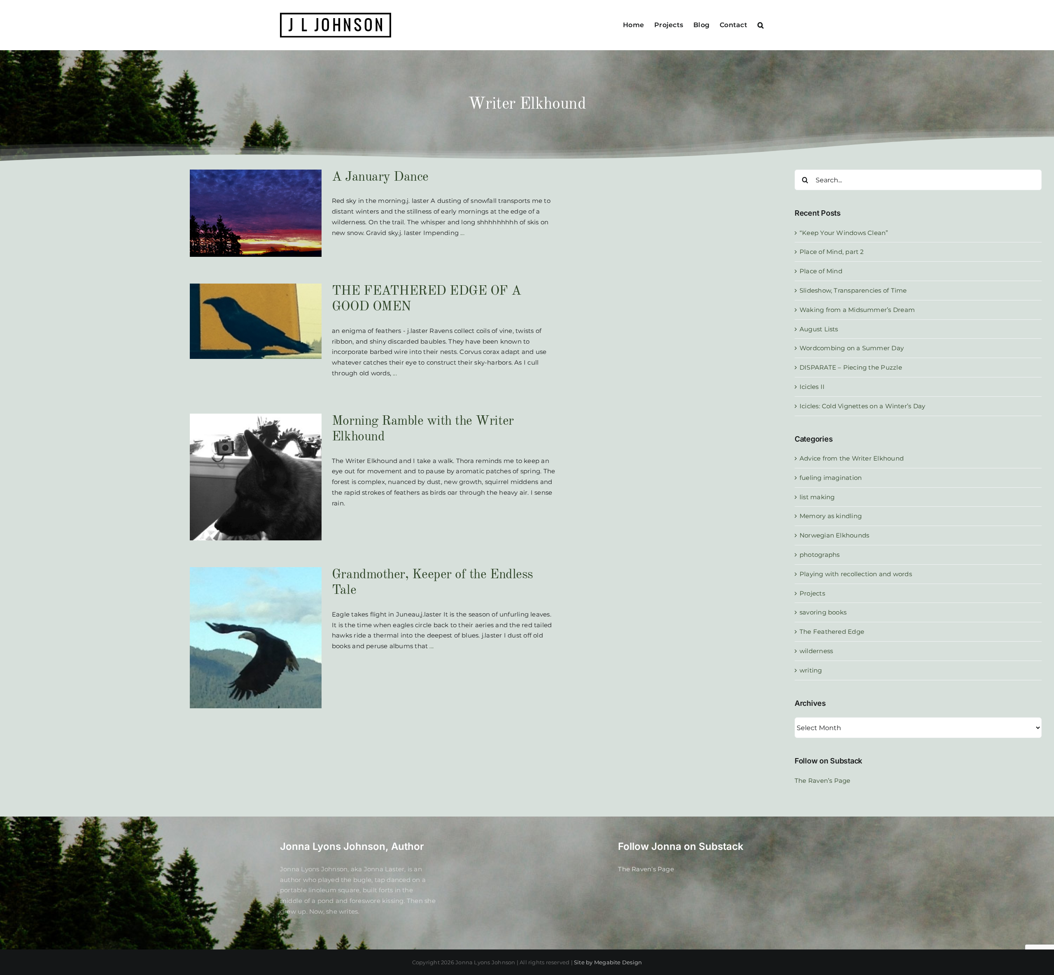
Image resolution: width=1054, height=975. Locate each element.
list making (817, 497)
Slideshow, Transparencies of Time (853, 290)
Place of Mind (821, 271)
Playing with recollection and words (856, 574)
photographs (819, 554)
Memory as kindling (831, 516)
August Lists (819, 329)
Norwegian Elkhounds (834, 535)
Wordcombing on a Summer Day (852, 348)
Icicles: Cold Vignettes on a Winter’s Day (862, 406)
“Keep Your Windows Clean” (844, 233)
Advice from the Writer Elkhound (852, 458)
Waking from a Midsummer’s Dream (857, 310)
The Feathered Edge (832, 631)
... (461, 233)
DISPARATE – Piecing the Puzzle (851, 367)
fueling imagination (831, 478)
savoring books (823, 612)
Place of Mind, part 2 (832, 252)
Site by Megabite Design (608, 962)
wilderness (816, 651)
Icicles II (812, 387)
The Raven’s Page (823, 780)
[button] (761, 25)
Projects (812, 593)
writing (811, 670)
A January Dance (380, 177)
